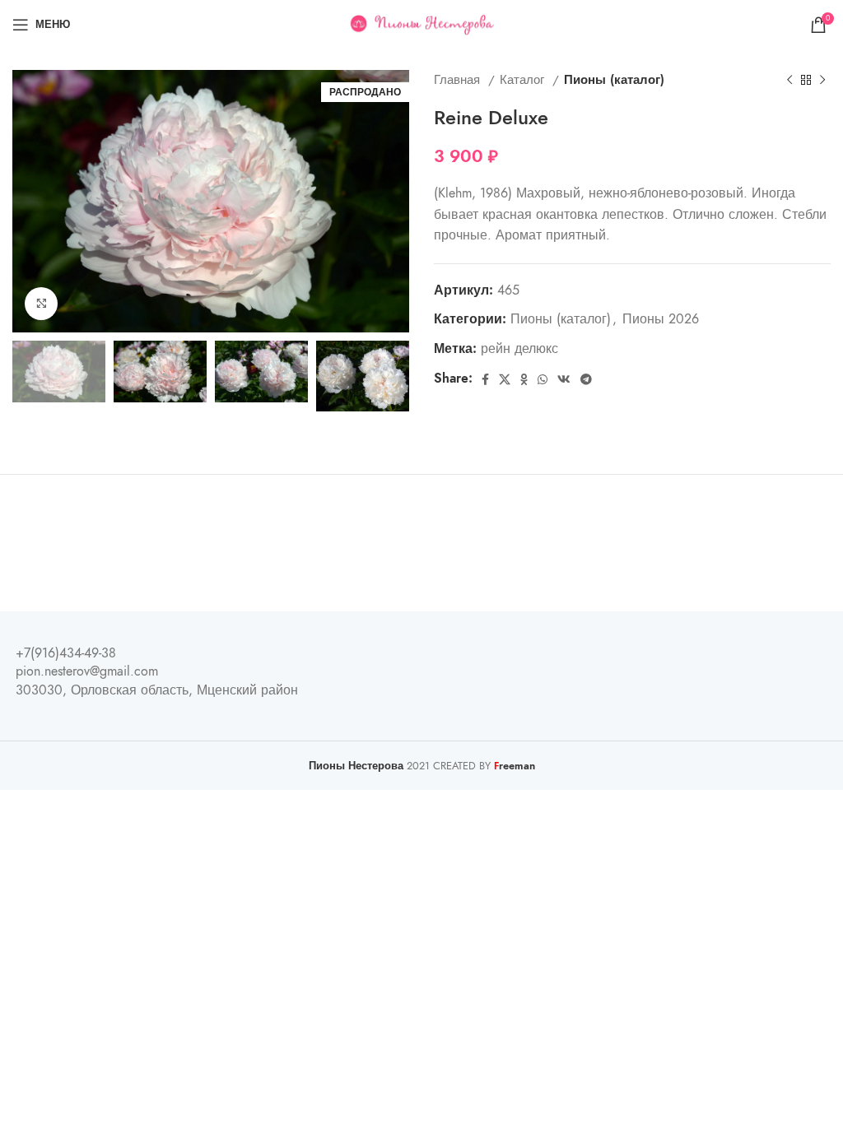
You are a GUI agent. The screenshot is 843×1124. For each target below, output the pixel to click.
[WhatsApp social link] (542, 379)
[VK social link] (563, 379)
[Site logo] (422, 24)
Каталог (524, 79)
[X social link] (504, 379)
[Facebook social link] (485, 379)
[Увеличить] (41, 303)
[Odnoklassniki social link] (524, 379)
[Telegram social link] (586, 379)
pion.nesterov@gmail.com (87, 671)
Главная (459, 79)
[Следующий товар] (822, 80)
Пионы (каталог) (614, 79)
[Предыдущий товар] (789, 80)
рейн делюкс (519, 349)
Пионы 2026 (660, 319)
